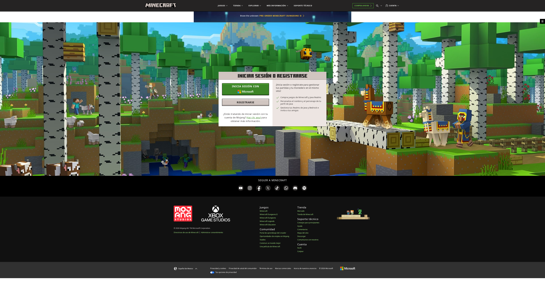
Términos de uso (265, 268)
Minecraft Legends (267, 221)
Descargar (301, 236)
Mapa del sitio (302, 233)
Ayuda (299, 226)
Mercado (300, 211)
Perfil (299, 248)
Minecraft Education (268, 224)
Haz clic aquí (254, 117)
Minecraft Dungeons (268, 218)
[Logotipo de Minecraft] (160, 5)
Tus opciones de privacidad (226, 272)
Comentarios (302, 229)
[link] (241, 188)
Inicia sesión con (245, 86)
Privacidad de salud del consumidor (243, 268)
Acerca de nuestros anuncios (305, 268)
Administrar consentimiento (212, 232)
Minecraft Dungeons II (268, 214)
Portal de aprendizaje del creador (273, 233)
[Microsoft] (347, 268)
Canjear (300, 251)
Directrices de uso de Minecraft (186, 232)
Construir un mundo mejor (270, 243)
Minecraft (263, 211)
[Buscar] (379, 5)
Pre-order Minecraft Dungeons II (280, 15)
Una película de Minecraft (270, 246)
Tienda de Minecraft (305, 214)
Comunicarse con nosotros (307, 239)
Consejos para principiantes (308, 222)
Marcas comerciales (283, 268)
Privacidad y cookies (218, 268)
